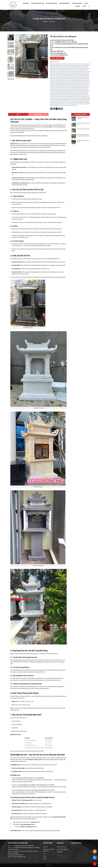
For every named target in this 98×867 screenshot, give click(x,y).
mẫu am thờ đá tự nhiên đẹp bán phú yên (63, 92)
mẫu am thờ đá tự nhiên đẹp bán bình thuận (62, 71)
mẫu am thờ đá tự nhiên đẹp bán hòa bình (79, 81)
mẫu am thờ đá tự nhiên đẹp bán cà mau (79, 71)
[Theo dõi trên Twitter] (59, 855)
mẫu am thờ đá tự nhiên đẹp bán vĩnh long (73, 103)
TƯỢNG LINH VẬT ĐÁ (77, 3)
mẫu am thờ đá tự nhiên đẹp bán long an (76, 87)
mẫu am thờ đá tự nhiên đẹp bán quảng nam (61, 93)
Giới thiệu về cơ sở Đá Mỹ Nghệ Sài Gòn (48, 850)
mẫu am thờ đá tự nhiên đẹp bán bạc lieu (72, 66)
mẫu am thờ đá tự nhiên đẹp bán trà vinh (78, 102)
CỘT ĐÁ (86, 3)
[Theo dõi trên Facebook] (58, 855)
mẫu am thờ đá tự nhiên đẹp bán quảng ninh (59, 95)
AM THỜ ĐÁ (52, 21)
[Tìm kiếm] (89, 6)
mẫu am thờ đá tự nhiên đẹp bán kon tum (70, 84)
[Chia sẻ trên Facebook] (51, 108)
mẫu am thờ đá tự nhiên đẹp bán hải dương (65, 80)
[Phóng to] (16, 76)
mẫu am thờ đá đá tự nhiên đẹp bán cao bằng (61, 64)
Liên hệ (44, 858)
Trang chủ (77, 6)
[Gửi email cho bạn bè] (56, 108)
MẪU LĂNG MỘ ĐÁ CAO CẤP (37, 3)
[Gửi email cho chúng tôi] (61, 855)
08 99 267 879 (19, 855)
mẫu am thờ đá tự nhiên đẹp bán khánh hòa (74, 83)
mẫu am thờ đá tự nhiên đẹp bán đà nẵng (73, 72)
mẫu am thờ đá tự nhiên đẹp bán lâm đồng (65, 86)
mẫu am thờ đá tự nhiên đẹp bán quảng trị (76, 95)
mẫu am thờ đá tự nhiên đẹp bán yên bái (68, 105)
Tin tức (84, 6)
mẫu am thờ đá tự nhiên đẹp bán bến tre (68, 68)
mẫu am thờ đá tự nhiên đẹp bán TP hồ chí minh (59, 102)
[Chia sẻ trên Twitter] (54, 108)
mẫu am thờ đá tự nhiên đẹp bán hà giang (76, 77)
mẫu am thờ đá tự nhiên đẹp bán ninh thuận (69, 90)
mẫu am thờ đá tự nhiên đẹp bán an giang (79, 64)
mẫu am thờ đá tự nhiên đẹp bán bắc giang (76, 65)
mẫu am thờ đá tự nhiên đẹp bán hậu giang (61, 81)
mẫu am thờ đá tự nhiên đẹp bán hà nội (71, 78)
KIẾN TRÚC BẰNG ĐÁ (64, 3)
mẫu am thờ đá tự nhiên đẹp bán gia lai (60, 77)
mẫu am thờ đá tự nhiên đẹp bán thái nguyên (65, 99)
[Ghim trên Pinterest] (59, 108)
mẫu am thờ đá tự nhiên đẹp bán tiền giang (80, 100)
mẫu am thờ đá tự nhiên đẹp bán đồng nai (64, 75)
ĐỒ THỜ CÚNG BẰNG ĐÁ (51, 3)
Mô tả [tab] (18, 114)
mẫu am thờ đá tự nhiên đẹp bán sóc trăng (74, 96)
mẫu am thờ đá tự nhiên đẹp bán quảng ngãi (79, 93)
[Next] (45, 56)
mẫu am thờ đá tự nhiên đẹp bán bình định (63, 69)
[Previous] (17, 56)
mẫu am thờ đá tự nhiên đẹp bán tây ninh (69, 97)
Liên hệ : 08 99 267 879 (57, 58)
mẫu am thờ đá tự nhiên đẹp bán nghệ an (72, 89)
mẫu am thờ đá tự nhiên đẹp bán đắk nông (68, 74)
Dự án (44, 856)
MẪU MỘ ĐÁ (25, 3)
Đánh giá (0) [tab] (39, 114)
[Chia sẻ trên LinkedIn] (62, 108)
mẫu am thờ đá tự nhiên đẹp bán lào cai (60, 87)
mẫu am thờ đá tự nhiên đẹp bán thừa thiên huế (61, 100)
